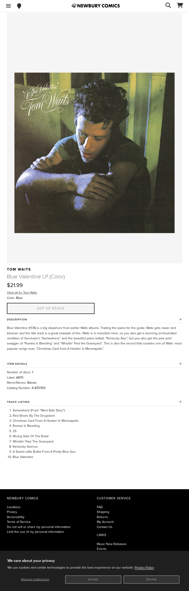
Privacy (12, 512)
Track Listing (18, 402)
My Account (105, 522)
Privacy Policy (144, 568)
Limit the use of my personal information (35, 532)
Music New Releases (112, 544)
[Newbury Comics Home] (95, 6)
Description (17, 319)
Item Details (17, 363)
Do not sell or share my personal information (39, 527)
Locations (14, 507)
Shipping (103, 512)
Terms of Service (19, 522)
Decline (151, 579)
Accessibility (15, 517)
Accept (93, 579)
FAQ (100, 507)
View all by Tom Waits (22, 293)
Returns (102, 517)
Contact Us (104, 527)
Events (101, 549)
